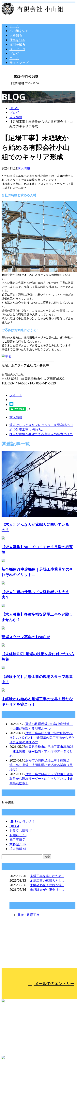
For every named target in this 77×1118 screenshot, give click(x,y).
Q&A (14, 826)
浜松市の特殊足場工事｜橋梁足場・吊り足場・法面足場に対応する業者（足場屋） (41, 765)
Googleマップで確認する (20, 1078)
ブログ (14, 53)
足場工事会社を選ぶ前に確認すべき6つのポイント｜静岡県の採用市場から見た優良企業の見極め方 (41, 737)
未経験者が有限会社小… (47, 889)
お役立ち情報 (21, 830)
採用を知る (17, 44)
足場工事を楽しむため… (47, 876)
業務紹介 (17, 844)
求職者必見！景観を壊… (47, 885)
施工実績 (17, 839)
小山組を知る (18, 31)
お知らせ (17, 835)
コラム (14, 58)
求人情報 (23, 168)
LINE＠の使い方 (22, 821)
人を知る (15, 35)
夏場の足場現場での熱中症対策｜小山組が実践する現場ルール (41, 726)
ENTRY (15, 87)
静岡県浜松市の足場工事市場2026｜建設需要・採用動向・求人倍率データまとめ (41, 751)
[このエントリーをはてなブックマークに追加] (11, 404)
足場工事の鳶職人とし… (47, 880)
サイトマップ (18, 62)
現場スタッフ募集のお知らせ (26, 636)
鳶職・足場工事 (28, 915)
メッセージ (17, 49)
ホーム (14, 26)
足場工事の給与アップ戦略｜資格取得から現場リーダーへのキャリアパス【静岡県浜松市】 (41, 778)
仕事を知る (17, 40)
